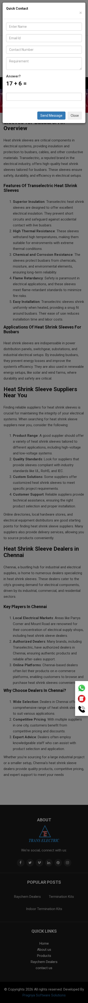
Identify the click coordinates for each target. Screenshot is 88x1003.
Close (75, 115)
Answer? (13, 76)
